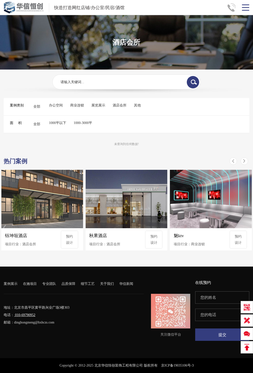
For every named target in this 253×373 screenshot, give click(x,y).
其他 (137, 105)
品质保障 (68, 284)
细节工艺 (88, 284)
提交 (222, 335)
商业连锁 (77, 105)
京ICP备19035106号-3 (177, 365)
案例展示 (11, 284)
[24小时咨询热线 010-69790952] (233, 7)
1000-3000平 (83, 123)
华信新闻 (126, 284)
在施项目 (30, 284)
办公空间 (56, 105)
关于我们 (107, 284)
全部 (36, 106)
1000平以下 (57, 123)
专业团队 (49, 284)
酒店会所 (119, 105)
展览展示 (98, 105)
